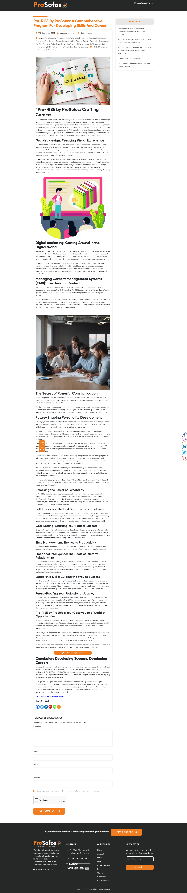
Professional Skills (74, 44)
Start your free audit (42, 446)
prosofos (85, 44)
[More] (59, 707)
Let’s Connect (124, 832)
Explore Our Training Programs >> (72, 653)
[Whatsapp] (54, 707)
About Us (35, 444)
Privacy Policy (103, 881)
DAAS (99, 858)
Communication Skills (65, 38)
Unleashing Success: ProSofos (129, 59)
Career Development (47, 38)
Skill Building (52, 47)
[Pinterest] (50, 707)
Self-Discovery (95, 44)
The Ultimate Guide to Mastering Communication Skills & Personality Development (131, 31)
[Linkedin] (46, 707)
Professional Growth (58, 44)
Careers (100, 873)
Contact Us (25, 444)
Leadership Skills (68, 41)
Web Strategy (51, 50)
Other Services (103, 865)
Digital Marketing (81, 38)
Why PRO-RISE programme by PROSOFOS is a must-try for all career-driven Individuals (134, 50)
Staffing (14, 443)
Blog (99, 869)
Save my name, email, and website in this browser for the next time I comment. (68, 791)
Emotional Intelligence (97, 38)
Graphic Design (55, 41)
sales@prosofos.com (145, 3)
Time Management (80, 47)
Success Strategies (65, 47)
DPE (99, 862)
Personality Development (99, 41)
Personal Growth (82, 41)
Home (100, 850)
